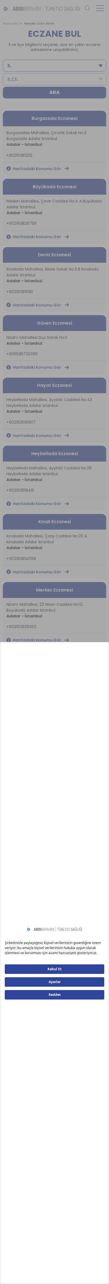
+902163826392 (21, 626)
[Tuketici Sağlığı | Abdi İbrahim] (41, 8)
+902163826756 (21, 223)
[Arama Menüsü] (87, 8)
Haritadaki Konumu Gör (37, 169)
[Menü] (100, 8)
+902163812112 (19, 155)
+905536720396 (22, 354)
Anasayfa (10, 23)
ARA (54, 92)
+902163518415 (20, 490)
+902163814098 (21, 558)
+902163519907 (20, 422)
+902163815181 (19, 292)
